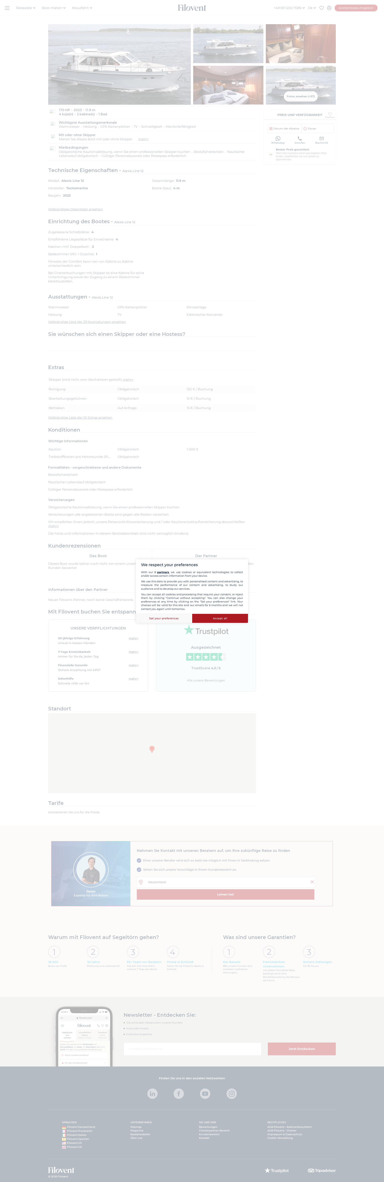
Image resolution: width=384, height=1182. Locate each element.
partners (163, 572)
